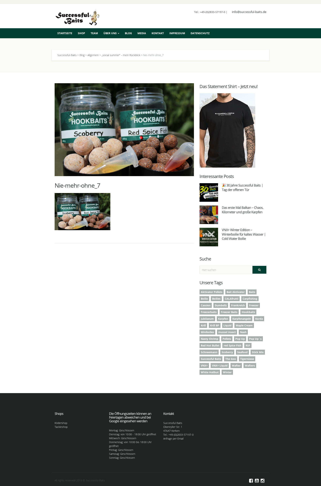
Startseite (64, 33)
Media (141, 33)
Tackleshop (61, 427)
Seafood (242, 352)
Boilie (204, 298)
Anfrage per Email (173, 438)
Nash (243, 332)
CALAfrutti (231, 298)
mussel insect (227, 332)
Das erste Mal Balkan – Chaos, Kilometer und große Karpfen (242, 209)
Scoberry (227, 352)
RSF (248, 345)
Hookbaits (248, 312)
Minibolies (207, 332)
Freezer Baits (229, 312)
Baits (252, 292)
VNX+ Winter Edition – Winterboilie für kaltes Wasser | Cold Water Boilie (244, 234)
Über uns (110, 33)
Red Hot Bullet (210, 345)
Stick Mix (258, 352)
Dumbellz (221, 305)
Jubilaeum (207, 318)
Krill (203, 325)
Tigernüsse (247, 359)
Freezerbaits (209, 312)
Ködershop (61, 423)
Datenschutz (200, 33)
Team (94, 33)
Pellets (227, 339)
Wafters (250, 365)
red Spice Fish (232, 345)
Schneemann (209, 352)
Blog (128, 33)
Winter (227, 372)
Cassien (205, 305)
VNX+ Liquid (220, 365)
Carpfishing (250, 298)
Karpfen (223, 318)
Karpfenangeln (241, 318)
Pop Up (240, 339)
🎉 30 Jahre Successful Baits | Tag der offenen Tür (242, 187)
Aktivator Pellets (211, 292)
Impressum (177, 33)
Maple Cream (244, 325)
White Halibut (210, 372)
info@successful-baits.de (249, 12)
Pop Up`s (255, 339)
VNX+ (204, 365)
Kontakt (158, 33)
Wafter (236, 365)
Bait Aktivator (236, 292)
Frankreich (238, 305)
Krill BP (214, 325)
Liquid (227, 325)
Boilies (216, 298)
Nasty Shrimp (209, 339)
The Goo (230, 359)
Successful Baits (211, 359)
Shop (81, 33)
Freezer (254, 305)
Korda (259, 318)
